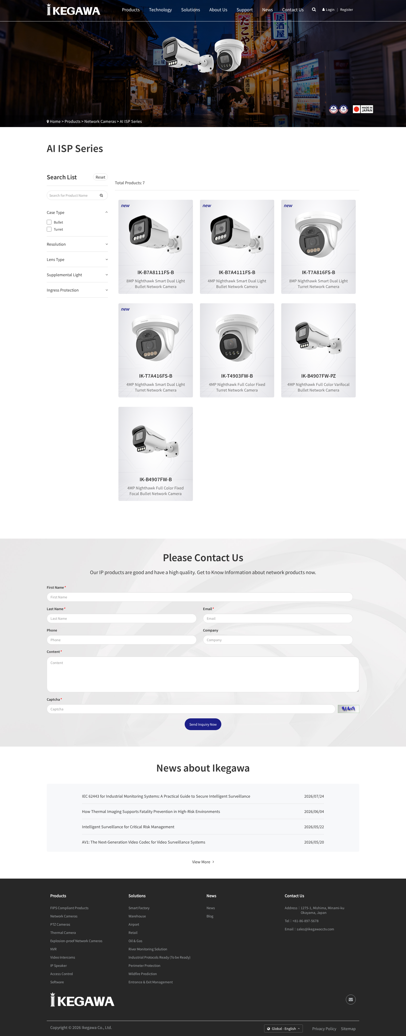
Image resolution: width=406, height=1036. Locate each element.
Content (54, 651)
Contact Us (293, 9)
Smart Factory (139, 907)
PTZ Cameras (60, 924)
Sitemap (348, 1028)
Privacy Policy (324, 1028)
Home (55, 121)
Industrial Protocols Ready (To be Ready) (160, 957)
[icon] (350, 999)
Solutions (190, 9)
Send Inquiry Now (203, 724)
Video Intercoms (62, 957)
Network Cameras (100, 121)
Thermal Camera (63, 932)
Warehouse (137, 916)
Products (131, 9)
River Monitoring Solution (148, 949)
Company (210, 630)
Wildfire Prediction (143, 973)
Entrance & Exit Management (151, 982)
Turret (58, 229)
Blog (210, 916)
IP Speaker (58, 965)
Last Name (56, 608)
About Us (218, 9)
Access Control (61, 973)
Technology (160, 9)
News (267, 9)
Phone (52, 630)
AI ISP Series (131, 121)
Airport (134, 924)
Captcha (54, 699)
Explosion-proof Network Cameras (76, 940)
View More (201, 861)
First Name (56, 587)
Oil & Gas (135, 940)
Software (57, 982)
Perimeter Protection (144, 965)
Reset (100, 177)
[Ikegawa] (73, 9)
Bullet (58, 222)
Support (245, 9)
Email (208, 608)
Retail (133, 932)
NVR (53, 949)
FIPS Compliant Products (69, 907)
